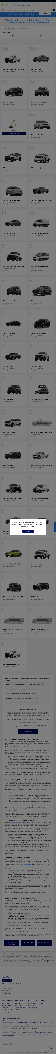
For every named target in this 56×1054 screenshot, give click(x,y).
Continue (28, 531)
